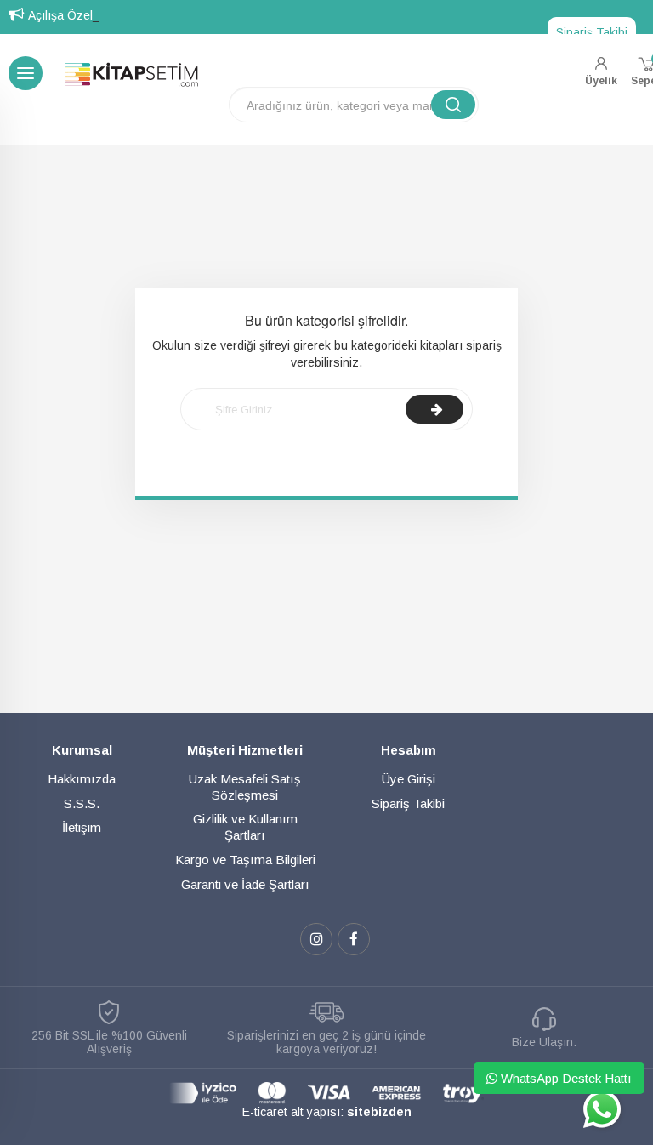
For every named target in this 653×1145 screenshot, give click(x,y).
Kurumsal (82, 750)
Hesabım (408, 750)
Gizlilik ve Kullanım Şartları (245, 827)
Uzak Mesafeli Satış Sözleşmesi (245, 787)
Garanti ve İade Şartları (245, 884)
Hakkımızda (82, 779)
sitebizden (379, 1112)
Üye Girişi (408, 779)
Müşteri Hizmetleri (245, 750)
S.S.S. (81, 803)
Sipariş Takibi (591, 32)
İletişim (81, 827)
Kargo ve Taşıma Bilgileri (245, 859)
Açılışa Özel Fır (69, 15)
